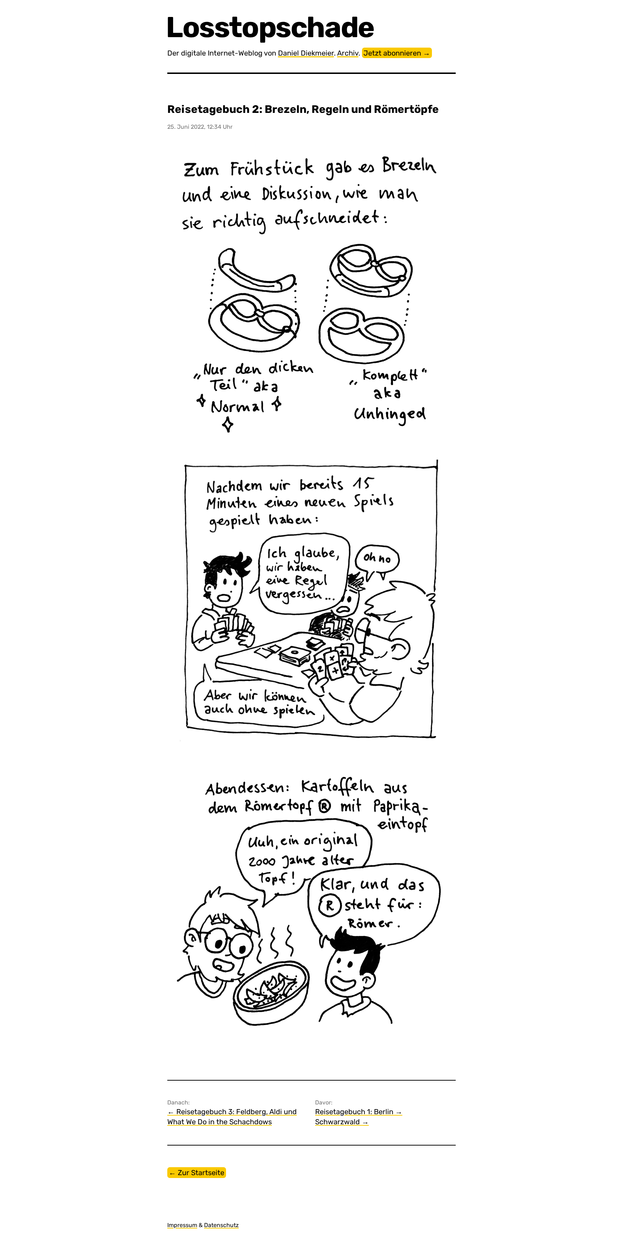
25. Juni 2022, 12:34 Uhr (200, 126)
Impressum (182, 1225)
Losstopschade (270, 27)
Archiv (347, 53)
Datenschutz (221, 1225)
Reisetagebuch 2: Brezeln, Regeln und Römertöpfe (303, 109)
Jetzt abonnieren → (396, 53)
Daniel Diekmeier (306, 53)
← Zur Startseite (196, 1172)
